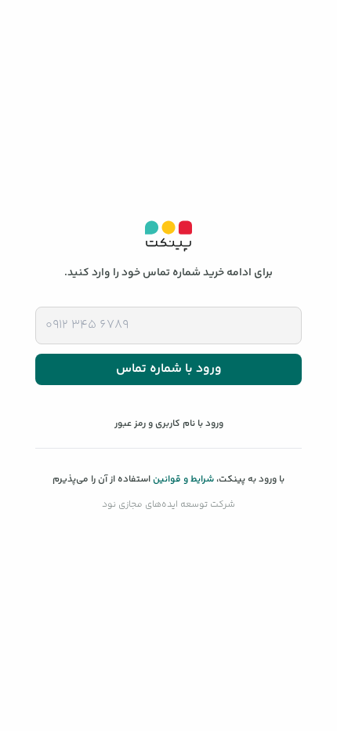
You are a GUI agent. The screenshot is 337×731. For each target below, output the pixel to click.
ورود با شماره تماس (169, 369)
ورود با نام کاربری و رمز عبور (168, 423)
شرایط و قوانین (183, 479)
